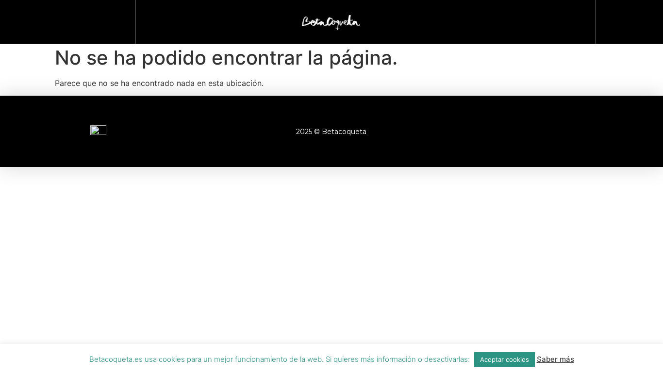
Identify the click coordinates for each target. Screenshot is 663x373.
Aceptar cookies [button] (504, 359)
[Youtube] (544, 131)
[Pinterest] (571, 131)
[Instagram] (518, 131)
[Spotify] (598, 131)
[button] (624, 20)
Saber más (555, 359)
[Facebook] (491, 131)
